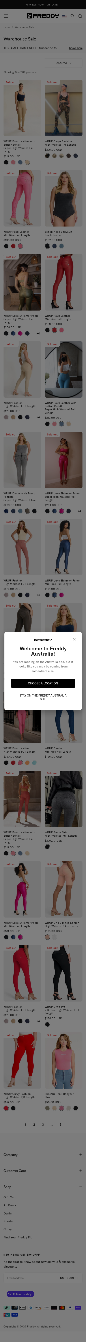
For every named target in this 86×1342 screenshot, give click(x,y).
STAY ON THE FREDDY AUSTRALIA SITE (43, 697)
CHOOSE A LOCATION (43, 683)
